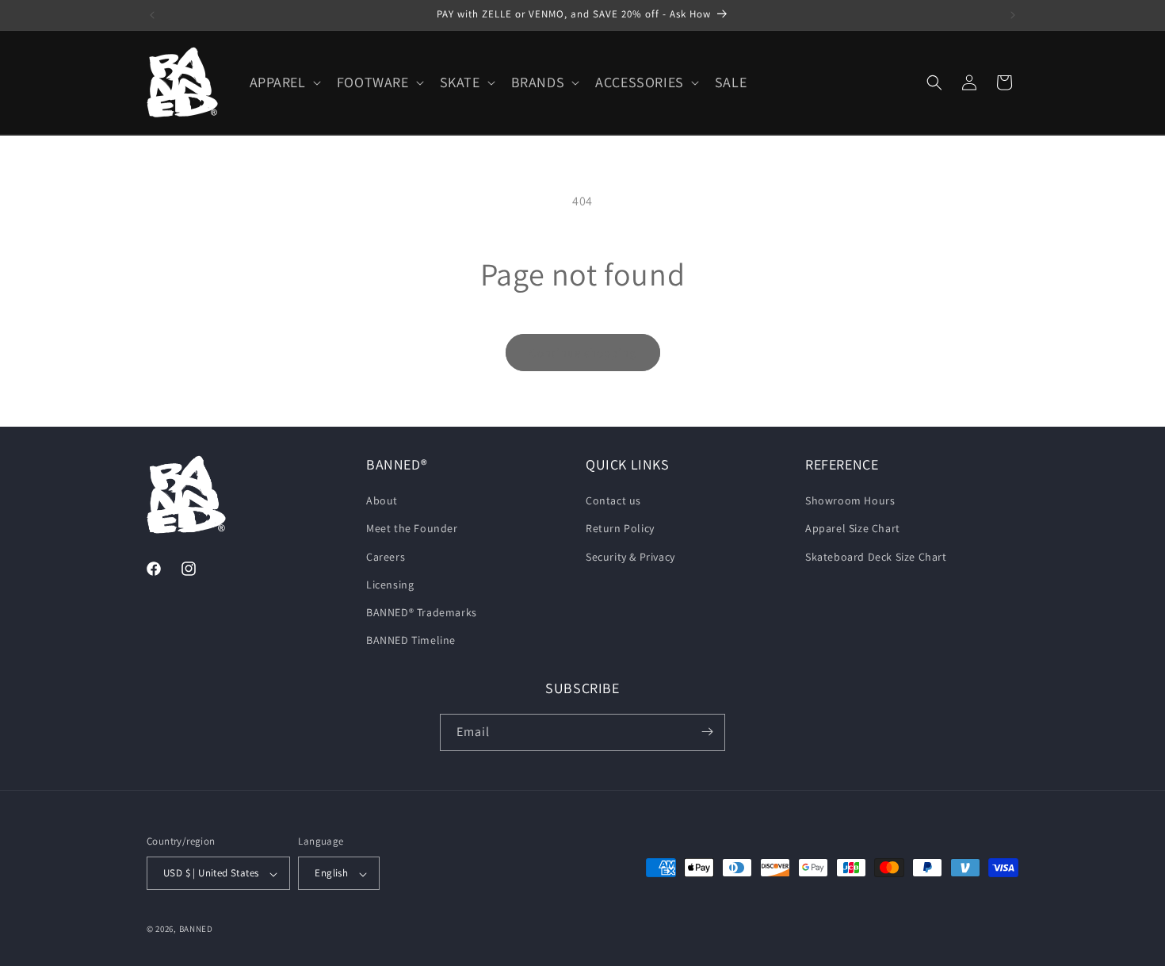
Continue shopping (582, 352)
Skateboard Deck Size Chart (876, 557)
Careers (385, 557)
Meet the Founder (412, 529)
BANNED (196, 929)
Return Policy (620, 529)
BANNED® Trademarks (421, 612)
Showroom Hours (850, 501)
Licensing (390, 584)
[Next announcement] (1012, 15)
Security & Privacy (630, 557)
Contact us (613, 501)
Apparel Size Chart (852, 529)
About (382, 501)
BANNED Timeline (411, 641)
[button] (283, 82)
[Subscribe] (706, 731)
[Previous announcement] (152, 15)
